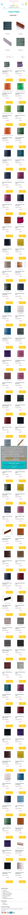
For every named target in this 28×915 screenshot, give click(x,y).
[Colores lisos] (20, 42)
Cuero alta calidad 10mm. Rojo (6, 428)
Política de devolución (7, 894)
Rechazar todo (14, 463)
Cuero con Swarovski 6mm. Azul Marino (20, 405)
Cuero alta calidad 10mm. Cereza (19, 227)
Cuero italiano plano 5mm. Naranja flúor (7, 94)
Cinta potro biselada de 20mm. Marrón (6, 539)
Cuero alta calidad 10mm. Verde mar (19, 160)
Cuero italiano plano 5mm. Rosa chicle (20, 361)
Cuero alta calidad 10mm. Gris (19, 294)
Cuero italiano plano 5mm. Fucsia (7, 205)
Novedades (5, 904)
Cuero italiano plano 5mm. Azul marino (7, 160)
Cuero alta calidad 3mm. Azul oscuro (6, 806)
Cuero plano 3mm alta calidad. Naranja (19, 828)
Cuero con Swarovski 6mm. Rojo (7, 673)
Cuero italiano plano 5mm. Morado (7, 472)
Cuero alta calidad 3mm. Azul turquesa (19, 784)
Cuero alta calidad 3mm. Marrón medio (6, 762)
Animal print (7, 50)
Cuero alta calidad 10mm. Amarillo (19, 249)
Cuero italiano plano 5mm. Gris (7, 183)
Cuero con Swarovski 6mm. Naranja (7, 383)
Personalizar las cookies (15, 459)
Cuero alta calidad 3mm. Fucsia (19, 695)
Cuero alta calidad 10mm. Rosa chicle (19, 383)
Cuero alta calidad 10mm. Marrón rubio (19, 272)
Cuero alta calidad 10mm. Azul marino (19, 205)
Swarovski (8, 33)
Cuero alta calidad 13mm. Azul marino (6, 584)
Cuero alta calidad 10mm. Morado (6, 361)
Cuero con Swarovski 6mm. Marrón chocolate (7, 650)
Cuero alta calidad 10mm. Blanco (19, 316)
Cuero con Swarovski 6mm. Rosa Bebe (7, 628)
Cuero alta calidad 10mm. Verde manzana (19, 138)
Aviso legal (5, 897)
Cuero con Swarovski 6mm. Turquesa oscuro (20, 339)
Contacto (5, 890)
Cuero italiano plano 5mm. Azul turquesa (7, 339)
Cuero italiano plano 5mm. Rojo (20, 584)
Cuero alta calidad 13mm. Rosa (19, 517)
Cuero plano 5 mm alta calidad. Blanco (19, 873)
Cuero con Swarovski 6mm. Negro (20, 650)
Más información (5, 459)
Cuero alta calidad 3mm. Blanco (6, 784)
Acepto (14, 467)
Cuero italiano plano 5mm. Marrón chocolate (7, 405)
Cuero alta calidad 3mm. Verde (6, 828)
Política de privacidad (7, 893)
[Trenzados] (20, 26)
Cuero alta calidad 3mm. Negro (6, 739)
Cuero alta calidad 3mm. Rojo (19, 717)
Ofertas (4, 903)
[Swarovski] (7, 26)
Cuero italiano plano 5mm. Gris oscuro (7, 249)
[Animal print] (7, 42)
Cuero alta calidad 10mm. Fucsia (19, 183)
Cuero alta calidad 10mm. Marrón (19, 606)
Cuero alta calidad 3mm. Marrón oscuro (6, 717)
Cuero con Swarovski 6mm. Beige (20, 673)
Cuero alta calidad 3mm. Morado (19, 739)
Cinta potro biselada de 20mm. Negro (6, 606)
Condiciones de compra (8, 898)
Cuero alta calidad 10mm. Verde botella (6, 494)
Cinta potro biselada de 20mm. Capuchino (19, 851)
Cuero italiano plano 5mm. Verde (20, 116)
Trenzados (20, 33)
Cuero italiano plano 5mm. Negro (20, 428)
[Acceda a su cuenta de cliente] (23, 4)
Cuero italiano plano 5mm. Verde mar (7, 316)
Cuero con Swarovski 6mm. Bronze (20, 472)
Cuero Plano (13, 15)
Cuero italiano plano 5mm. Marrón (7, 561)
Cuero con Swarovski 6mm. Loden (7, 517)
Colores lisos (20, 50)
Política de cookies (6, 895)
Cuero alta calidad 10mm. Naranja (19, 539)
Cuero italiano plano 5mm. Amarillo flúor (7, 116)
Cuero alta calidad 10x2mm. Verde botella (7, 71)
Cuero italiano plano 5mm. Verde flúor (20, 94)
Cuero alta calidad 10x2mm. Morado (20, 71)
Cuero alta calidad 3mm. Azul (19, 806)
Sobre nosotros (6, 891)
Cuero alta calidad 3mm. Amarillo (19, 762)
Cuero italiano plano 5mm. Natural (7, 272)
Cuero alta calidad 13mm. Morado (6, 851)
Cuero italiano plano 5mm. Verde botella (7, 294)
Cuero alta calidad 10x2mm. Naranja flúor (7, 138)
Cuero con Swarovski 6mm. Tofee (20, 561)
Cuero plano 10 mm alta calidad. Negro (6, 873)
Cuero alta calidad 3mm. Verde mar (6, 695)
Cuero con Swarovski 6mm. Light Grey (20, 628)
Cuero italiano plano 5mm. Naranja (7, 227)
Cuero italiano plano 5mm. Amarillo (20, 494)
